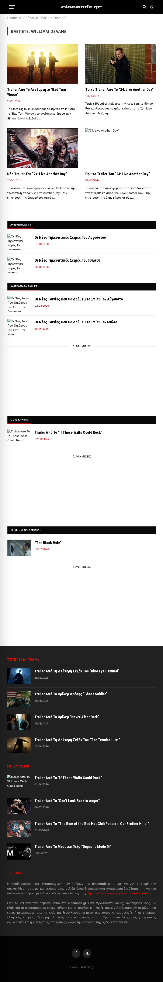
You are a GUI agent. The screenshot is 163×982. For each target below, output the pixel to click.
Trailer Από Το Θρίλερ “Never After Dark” (66, 717)
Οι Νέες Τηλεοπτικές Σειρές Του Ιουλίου (67, 260)
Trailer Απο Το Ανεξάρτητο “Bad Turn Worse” (36, 92)
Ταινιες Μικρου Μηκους (25, 530)
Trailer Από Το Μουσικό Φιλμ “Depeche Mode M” (72, 846)
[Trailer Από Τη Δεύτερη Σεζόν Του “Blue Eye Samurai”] (19, 676)
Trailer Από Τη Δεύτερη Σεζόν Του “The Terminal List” (77, 740)
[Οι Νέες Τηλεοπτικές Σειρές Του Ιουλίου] (19, 265)
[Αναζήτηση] (144, 7)
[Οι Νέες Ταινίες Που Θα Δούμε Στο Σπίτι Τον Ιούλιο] (19, 327)
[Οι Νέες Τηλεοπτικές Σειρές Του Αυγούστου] (19, 242)
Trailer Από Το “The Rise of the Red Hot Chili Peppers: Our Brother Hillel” (91, 823)
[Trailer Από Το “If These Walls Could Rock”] (19, 437)
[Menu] (12, 7)
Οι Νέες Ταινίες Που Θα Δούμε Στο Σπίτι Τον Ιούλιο (76, 322)
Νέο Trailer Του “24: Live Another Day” (37, 174)
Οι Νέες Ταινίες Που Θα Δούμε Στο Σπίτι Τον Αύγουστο (79, 299)
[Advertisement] (82, 380)
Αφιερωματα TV (20, 224)
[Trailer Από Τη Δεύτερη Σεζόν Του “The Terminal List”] (19, 745)
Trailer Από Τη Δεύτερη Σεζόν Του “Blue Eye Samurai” (76, 671)
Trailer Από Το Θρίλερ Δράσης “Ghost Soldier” (70, 694)
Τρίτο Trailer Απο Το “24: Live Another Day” (119, 89)
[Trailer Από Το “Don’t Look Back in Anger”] (19, 806)
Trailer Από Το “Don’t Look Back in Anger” (67, 800)
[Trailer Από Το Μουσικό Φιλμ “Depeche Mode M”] (19, 851)
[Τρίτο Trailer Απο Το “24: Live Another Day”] (120, 64)
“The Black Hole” (48, 542)
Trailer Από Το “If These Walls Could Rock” (68, 432)
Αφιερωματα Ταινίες (23, 286)
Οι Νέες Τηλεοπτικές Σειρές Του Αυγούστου (70, 237)
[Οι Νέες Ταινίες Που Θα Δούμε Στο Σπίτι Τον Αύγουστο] (19, 304)
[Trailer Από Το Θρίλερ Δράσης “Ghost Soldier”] (19, 699)
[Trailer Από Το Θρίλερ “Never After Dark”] (19, 722)
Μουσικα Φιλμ (19, 419)
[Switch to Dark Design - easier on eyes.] (151, 7)
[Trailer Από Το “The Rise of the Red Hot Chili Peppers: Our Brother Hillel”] (19, 829)
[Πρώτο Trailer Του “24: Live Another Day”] (120, 148)
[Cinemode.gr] (81, 7)
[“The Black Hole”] (19, 548)
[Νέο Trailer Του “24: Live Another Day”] (42, 148)
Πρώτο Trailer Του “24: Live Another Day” (117, 174)
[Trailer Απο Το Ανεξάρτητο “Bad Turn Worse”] (42, 64)
